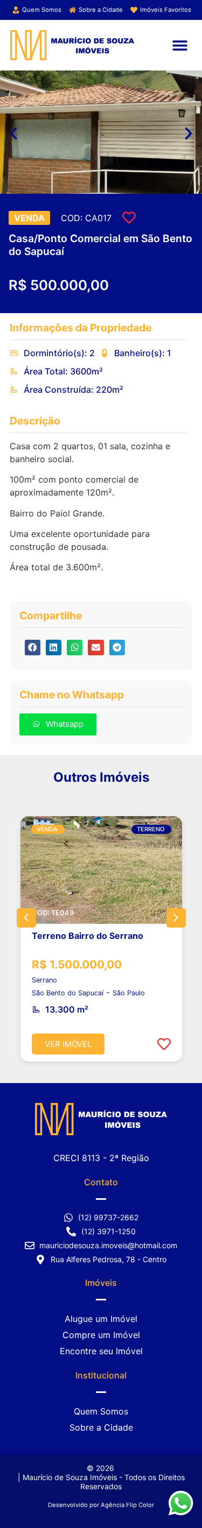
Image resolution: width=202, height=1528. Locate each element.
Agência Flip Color (127, 1505)
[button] (180, 45)
